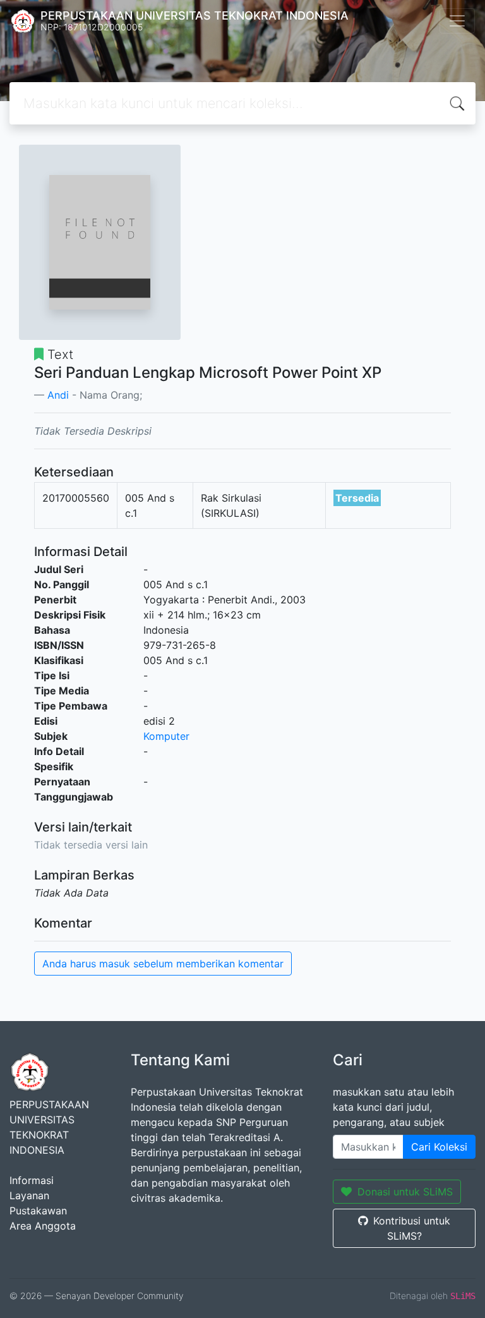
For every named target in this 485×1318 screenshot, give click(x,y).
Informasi (31, 1180)
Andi (58, 395)
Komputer (166, 736)
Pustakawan (38, 1210)
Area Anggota (42, 1225)
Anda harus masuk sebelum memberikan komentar (163, 963)
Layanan (29, 1195)
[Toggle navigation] (457, 20)
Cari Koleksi (439, 1146)
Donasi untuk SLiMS (405, 1191)
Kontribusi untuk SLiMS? (411, 1228)
